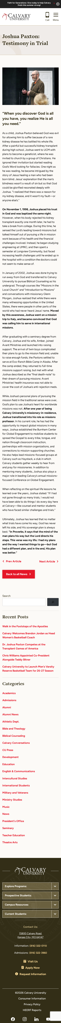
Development (10, 757)
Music (6, 807)
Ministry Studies (12, 800)
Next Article (47, 561)
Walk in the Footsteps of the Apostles (25, 626)
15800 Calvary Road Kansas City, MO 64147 (30, 935)
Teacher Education (13, 835)
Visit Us (33, 961)
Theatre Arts (10, 842)
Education (8, 764)
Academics (9, 693)
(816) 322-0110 (38, 946)
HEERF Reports (32, 1010)
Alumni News (10, 714)
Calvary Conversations (16, 743)
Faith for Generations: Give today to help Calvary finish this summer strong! (29, 4)
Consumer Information (32, 998)
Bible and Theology (13, 729)
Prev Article (13, 561)
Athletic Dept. (10, 721)
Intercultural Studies (14, 778)
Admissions (9, 700)
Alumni (6, 707)
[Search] (53, 602)
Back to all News (16, 574)
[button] (56, 16)
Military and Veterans (15, 793)
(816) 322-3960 (38, 953)
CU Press (7, 750)
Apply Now (32, 968)
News (5, 814)
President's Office (13, 821)
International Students (16, 785)
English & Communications (18, 771)
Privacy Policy (32, 1004)
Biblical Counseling (13, 736)
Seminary (8, 828)
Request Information (33, 974)
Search (6, 596)
